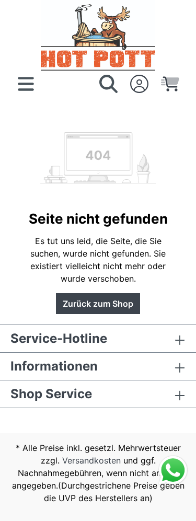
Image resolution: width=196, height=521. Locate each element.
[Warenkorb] (170, 84)
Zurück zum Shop (98, 303)
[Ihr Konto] (139, 84)
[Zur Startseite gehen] (98, 35)
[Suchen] (108, 84)
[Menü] (25, 84)
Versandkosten (91, 460)
